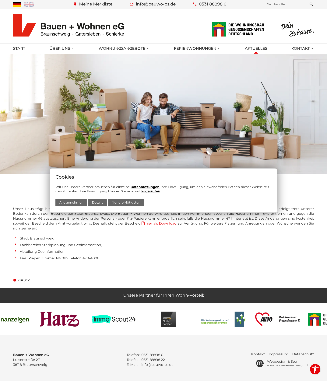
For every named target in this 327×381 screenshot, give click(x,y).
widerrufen (150, 191)
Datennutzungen (145, 187)
